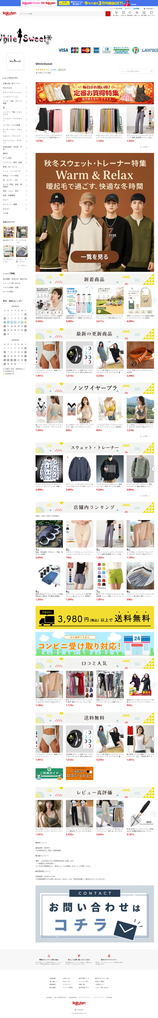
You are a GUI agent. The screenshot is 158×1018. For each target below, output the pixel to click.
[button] (149, 8)
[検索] (108, 13)
